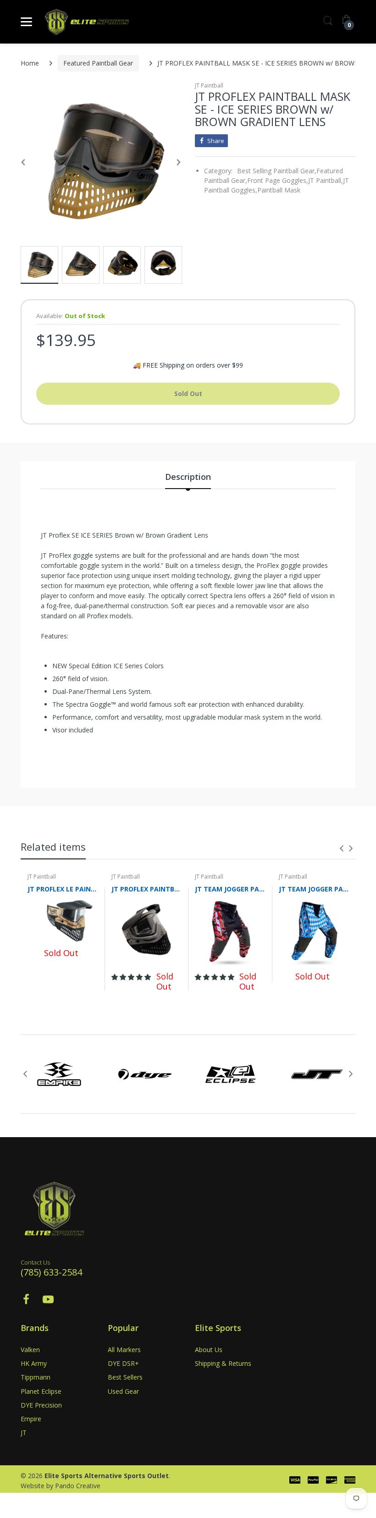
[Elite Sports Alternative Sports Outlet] (87, 22)
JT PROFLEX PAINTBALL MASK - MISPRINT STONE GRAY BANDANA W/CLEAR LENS (146, 889)
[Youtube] (48, 1302)
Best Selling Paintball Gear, (276, 170)
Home (30, 63)
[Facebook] (26, 1302)
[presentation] (341, 848)
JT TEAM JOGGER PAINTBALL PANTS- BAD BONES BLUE (314, 889)
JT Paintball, (325, 180)
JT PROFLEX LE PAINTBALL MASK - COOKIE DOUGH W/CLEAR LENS (63, 889)
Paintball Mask (278, 190)
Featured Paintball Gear (98, 63)
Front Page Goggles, (277, 180)
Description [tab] (188, 476)
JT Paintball (209, 85)
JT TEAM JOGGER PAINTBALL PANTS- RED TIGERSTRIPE (230, 889)
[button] (132, 977)
